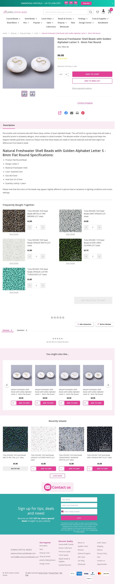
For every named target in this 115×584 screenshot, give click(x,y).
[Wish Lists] (97, 12)
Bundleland (103, 22)
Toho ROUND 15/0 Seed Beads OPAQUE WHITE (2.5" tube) (39, 243)
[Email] (71, 112)
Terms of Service (80, 531)
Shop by (61, 22)
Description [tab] (9, 125)
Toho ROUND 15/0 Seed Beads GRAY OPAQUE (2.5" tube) (95, 214)
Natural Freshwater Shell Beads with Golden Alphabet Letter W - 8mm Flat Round (93, 391)
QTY (61, 74)
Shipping (100, 546)
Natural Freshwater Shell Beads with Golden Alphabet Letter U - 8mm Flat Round (69, 391)
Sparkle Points (83, 546)
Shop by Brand (45, 556)
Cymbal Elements (65, 565)
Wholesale (64, 26)
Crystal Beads (12, 18)
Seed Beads (30, 18)
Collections (51, 26)
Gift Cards (81, 557)
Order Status (101, 543)
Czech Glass (46, 18)
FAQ (98, 557)
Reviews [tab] (6, 330)
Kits (25, 22)
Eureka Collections (65, 548)
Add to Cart (92, 74)
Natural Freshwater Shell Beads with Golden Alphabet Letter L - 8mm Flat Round (45, 391)
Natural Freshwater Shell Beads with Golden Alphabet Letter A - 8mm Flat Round (21, 391)
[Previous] (7, 385)
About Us (81, 543)
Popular (36, 22)
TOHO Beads (63, 555)
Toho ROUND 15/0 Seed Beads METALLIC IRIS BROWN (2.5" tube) (37, 214)
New (73, 22)
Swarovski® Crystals (66, 544)
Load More (57, 476)
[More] (19, 18)
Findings (81, 18)
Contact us (101, 561)
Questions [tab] (20, 330)
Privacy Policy (93, 530)
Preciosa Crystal (64, 551)
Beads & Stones (65, 18)
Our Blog (81, 561)
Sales (49, 22)
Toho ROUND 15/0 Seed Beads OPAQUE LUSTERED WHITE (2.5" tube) (43, 457)
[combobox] (65, 12)
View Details (14, 234)
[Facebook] (66, 112)
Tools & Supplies (99, 18)
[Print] (77, 112)
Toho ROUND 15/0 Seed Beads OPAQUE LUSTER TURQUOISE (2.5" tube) (37, 272)
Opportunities (102, 564)
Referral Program (84, 553)
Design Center (85, 22)
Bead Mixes (12, 22)
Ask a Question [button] (85, 324)
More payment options (82, 88)
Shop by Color (45, 553)
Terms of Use (43, 573)
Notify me (15, 469)
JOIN (79, 518)
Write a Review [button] (105, 324)
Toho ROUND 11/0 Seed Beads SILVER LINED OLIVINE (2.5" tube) (94, 243)
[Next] (108, 385)
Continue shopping (85, 103)
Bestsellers (44, 546)
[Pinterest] (82, 112)
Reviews (81, 550)
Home (5, 33)
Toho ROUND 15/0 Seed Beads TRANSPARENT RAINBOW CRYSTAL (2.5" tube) (70, 457)
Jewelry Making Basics (48, 560)
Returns (100, 550)
